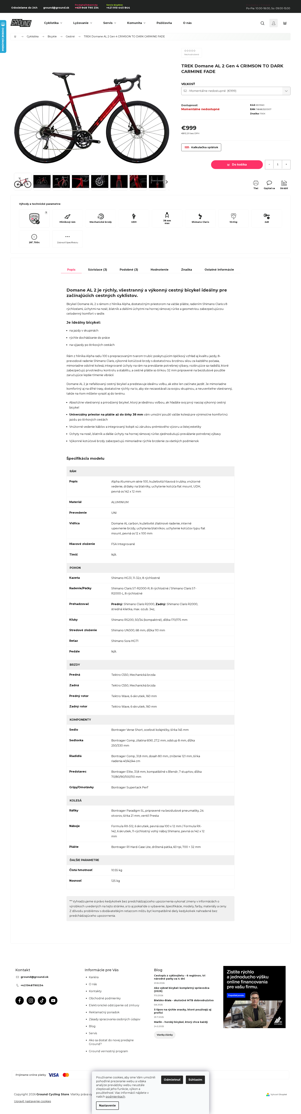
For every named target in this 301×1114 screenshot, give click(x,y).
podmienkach (115, 1096)
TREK (262, 113)
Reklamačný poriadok (104, 1012)
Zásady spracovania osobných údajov (114, 1019)
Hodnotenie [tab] (160, 269)
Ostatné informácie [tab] (219, 269)
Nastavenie (107, 1105)
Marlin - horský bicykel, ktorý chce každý (181, 1022)
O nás (93, 984)
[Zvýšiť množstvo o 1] (286, 164)
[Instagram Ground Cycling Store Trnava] (31, 1000)
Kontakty (95, 991)
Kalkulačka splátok (204, 147)
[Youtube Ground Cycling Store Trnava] (53, 1000)
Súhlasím (195, 1079)
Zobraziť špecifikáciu (67, 242)
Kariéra (94, 977)
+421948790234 (32, 985)
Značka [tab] (186, 269)
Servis (93, 1033)
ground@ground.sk (34, 977)
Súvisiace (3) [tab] (97, 269)
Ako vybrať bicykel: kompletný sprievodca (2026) (181, 989)
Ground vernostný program (108, 1051)
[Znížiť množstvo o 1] (269, 164)
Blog (92, 1026)
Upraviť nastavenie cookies (32, 1101)
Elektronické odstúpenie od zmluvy (114, 1005)
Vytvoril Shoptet (279, 1094)
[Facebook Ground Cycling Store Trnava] (19, 1000)
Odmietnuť (172, 1079)
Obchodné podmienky (105, 998)
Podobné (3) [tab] (129, 269)
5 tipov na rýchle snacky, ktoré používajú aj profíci (182, 1011)
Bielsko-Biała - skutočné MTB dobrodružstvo (184, 1000)
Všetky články (165, 1035)
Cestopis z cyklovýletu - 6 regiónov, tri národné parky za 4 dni (179, 977)
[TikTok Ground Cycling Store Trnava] (42, 1000)
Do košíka (239, 164)
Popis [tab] (71, 269)
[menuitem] (53, 23)
